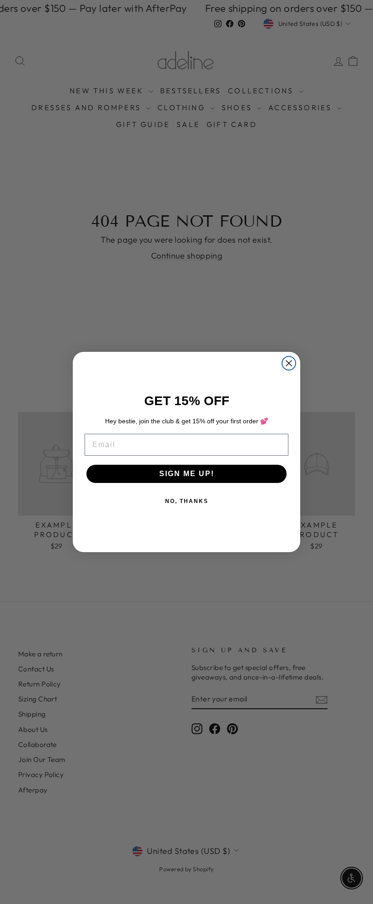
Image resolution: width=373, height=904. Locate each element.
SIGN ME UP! (186, 473)
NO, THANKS (186, 501)
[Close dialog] (289, 363)
